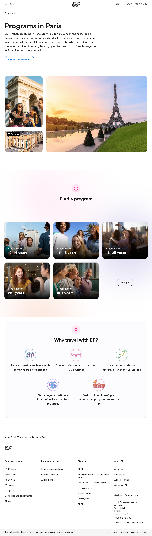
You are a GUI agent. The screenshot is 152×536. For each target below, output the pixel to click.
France (11, 13)
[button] (10, 4)
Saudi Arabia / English (17, 532)
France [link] (35, 437)
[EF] (76, 4)
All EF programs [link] (21, 437)
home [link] (7, 437)
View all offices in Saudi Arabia (128, 522)
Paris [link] (44, 437)
